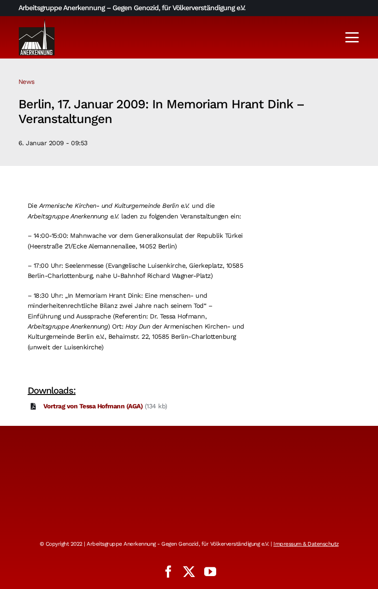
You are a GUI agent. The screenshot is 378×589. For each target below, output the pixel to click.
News (26, 81)
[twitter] (189, 571)
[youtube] (210, 571)
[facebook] (168, 571)
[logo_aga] (36, 21)
